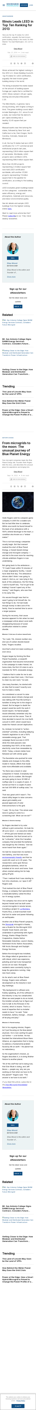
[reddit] (21, 63)
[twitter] (18, 63)
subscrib (11, 216)
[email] (25, 63)
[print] (33, 63)
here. (10, 209)
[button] (3, 5)
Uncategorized (7, 16)
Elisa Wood (18, 49)
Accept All (18, 1406)
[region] (18, 1402)
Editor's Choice (8, 437)
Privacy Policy (21, 1400)
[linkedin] (15, 63)
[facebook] (11, 63)
